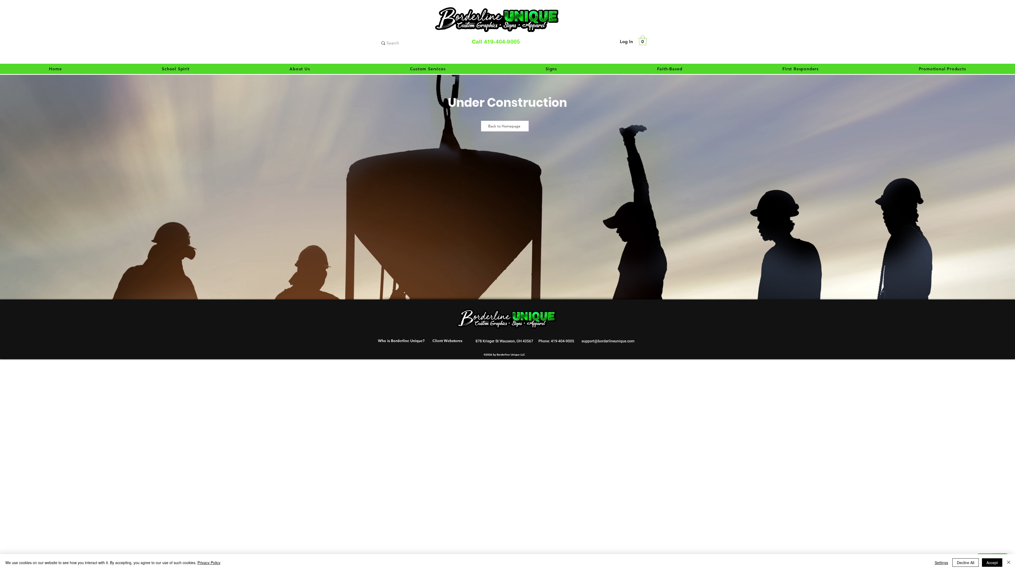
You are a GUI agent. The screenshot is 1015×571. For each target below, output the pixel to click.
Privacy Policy (208, 562)
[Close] (1008, 562)
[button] (643, 40)
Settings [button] (941, 562)
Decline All (965, 562)
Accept (992, 562)
